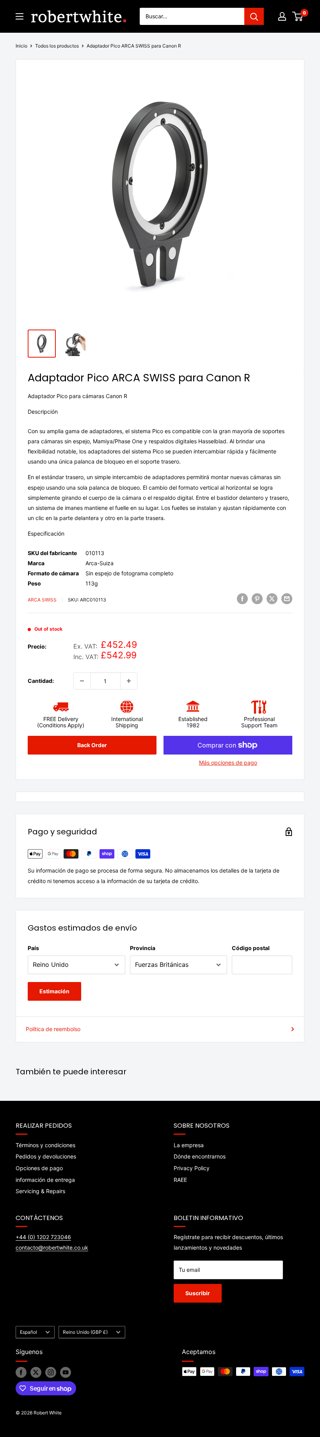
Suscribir (197, 1293)
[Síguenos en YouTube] (65, 1372)
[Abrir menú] (19, 16)
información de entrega (45, 1179)
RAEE (180, 1179)
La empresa (189, 1145)
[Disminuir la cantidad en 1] (82, 681)
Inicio (21, 46)
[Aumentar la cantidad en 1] (129, 681)
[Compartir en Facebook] (242, 598)
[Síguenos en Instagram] (50, 1372)
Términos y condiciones (45, 1145)
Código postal (251, 948)
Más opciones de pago (228, 762)
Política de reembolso (53, 1029)
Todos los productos (57, 46)
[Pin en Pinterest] (257, 598)
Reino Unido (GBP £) (85, 1332)
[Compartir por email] (286, 598)
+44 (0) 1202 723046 (43, 1237)
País (33, 948)
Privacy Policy (192, 1168)
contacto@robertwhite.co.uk (52, 1247)
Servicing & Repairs (40, 1191)
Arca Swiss (42, 600)
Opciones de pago (39, 1168)
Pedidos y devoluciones (46, 1156)
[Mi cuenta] (282, 16)
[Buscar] (254, 16)
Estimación (54, 991)
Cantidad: (41, 680)
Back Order (92, 745)
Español (28, 1332)
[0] (298, 16)
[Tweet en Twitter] (272, 598)
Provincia (142, 948)
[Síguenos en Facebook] (21, 1372)
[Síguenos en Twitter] (35, 1372)
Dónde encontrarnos (200, 1156)
